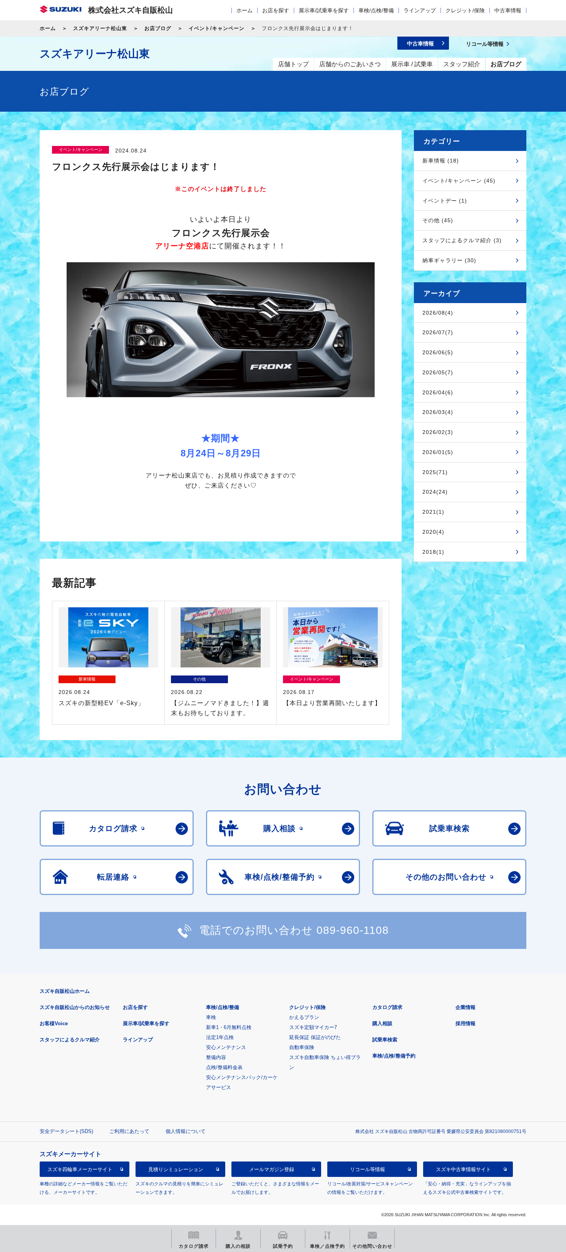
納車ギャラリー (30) (449, 260)
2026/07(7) (437, 332)
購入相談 (382, 1023)
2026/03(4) (437, 412)
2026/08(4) (437, 313)
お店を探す (275, 10)
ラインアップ (420, 10)
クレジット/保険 (465, 10)
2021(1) (433, 512)
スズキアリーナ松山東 (100, 28)
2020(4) (433, 532)
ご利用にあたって (129, 1131)
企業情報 (465, 1007)
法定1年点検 (220, 1037)
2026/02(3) (437, 432)
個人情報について (186, 1131)
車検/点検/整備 (376, 10)
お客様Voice (54, 1023)
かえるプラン (304, 1017)
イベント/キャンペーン (216, 28)
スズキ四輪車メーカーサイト (79, 1169)
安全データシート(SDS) (66, 1131)
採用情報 (465, 1023)
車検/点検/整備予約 (393, 1056)
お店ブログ (157, 28)
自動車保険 (301, 1047)
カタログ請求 (387, 1007)
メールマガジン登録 (271, 1169)
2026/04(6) (437, 392)
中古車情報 (507, 10)
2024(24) (435, 492)
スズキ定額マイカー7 (313, 1027)
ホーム (244, 10)
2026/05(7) (437, 372)
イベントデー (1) (444, 201)
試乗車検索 (384, 1039)
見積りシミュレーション (175, 1169)
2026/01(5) (437, 452)
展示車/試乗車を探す (324, 10)
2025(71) (435, 472)
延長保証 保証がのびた (315, 1037)
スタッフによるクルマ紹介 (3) (462, 240)
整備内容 (216, 1057)
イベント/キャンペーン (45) (459, 181)
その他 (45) (437, 220)
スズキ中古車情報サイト (463, 1169)
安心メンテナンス (226, 1047)
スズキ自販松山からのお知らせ (75, 1007)
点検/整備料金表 (224, 1067)
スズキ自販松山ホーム (65, 991)
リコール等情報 (367, 1169)
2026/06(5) (437, 352)
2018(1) (433, 552)
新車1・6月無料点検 (228, 1027)
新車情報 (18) (440, 161)
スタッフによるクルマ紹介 (70, 1039)
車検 (211, 1017)
